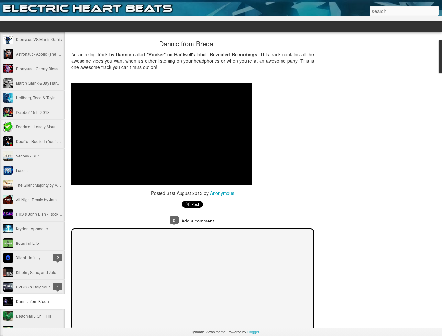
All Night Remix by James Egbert (44, 199)
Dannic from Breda (32, 301)
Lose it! (22, 170)
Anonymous (222, 193)
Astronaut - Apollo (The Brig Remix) (47, 54)
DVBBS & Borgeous (33, 286)
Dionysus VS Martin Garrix (39, 39)
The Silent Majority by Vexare (41, 185)
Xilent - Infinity (28, 257)
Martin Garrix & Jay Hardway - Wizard (49, 83)
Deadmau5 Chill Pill (33, 316)
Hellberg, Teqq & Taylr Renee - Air (46, 97)
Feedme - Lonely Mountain (39, 126)
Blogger (253, 331)
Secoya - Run (28, 155)
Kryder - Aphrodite (32, 228)
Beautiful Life (27, 243)
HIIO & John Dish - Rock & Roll (43, 214)
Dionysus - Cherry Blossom (40, 68)
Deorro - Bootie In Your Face (41, 141)
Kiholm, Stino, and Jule (36, 272)
